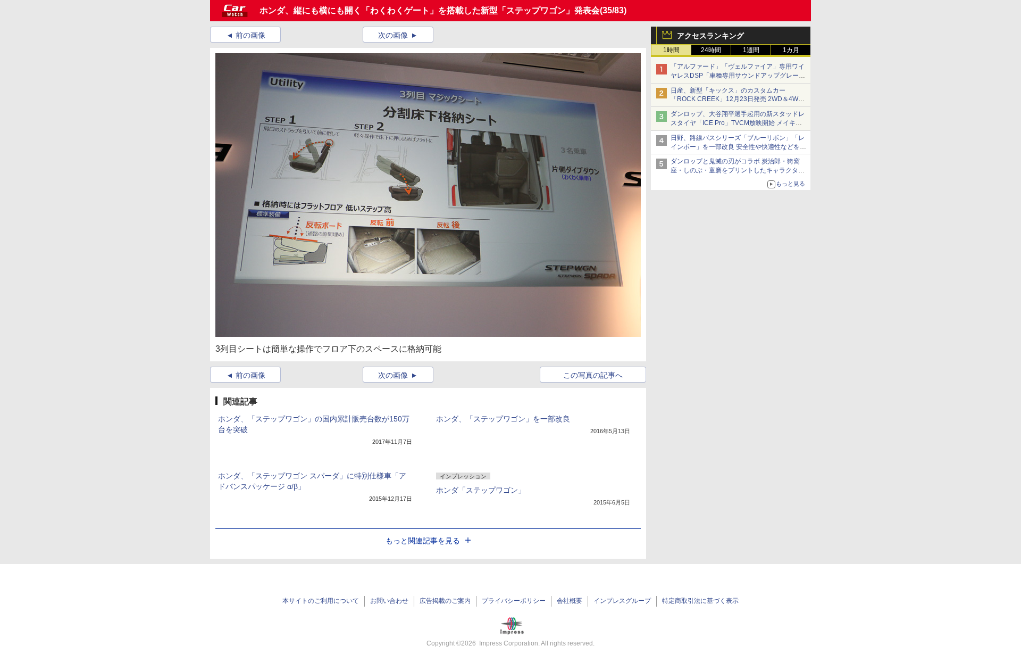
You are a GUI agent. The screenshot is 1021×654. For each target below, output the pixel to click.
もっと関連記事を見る (423, 540)
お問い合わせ (389, 601)
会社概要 (569, 601)
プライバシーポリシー (514, 601)
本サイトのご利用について (320, 601)
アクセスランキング (710, 35)
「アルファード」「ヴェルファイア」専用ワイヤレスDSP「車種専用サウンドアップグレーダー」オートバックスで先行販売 (738, 75)
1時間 (671, 50)
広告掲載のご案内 (445, 601)
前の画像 (250, 35)
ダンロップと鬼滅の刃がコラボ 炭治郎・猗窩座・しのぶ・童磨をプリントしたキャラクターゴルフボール (738, 170)
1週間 (751, 50)
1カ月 (791, 50)
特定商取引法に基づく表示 (700, 601)
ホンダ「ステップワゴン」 (480, 490)
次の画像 (393, 35)
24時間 (711, 50)
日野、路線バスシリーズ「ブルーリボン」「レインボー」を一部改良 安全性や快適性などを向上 (738, 147)
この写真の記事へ (593, 375)
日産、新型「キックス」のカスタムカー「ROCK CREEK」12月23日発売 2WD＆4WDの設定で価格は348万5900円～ (737, 99)
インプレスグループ (622, 601)
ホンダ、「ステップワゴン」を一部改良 (503, 419)
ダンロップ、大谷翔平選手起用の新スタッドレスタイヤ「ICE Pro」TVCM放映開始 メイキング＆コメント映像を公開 (738, 123)
